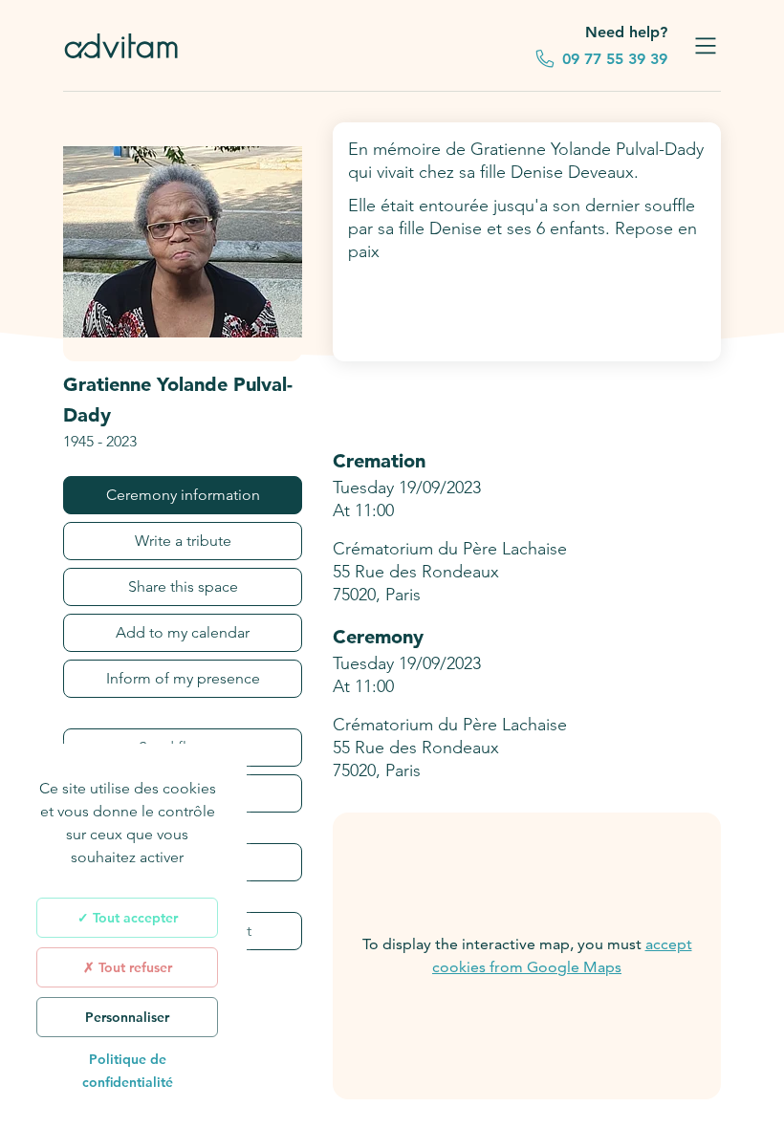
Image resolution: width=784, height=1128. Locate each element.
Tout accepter (133, 917)
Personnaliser (127, 1017)
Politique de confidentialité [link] (127, 1071)
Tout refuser (133, 967)
